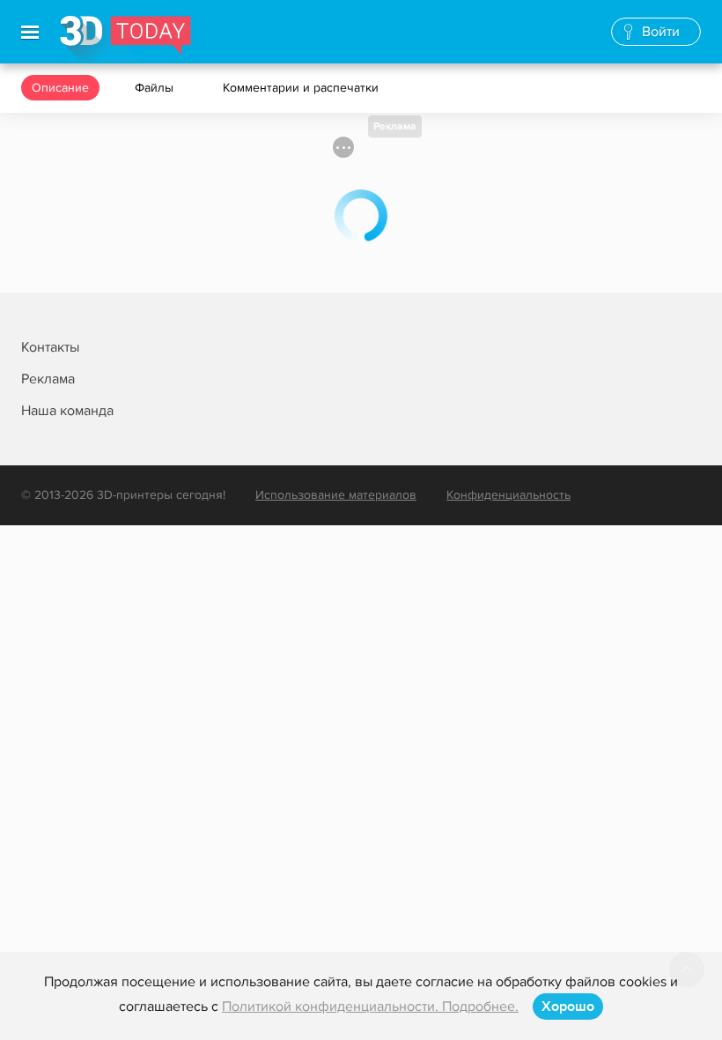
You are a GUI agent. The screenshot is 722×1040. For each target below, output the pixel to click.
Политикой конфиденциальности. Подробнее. (370, 1006)
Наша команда (67, 411)
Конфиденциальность (508, 494)
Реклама (394, 126)
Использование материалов (335, 494)
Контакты (50, 347)
